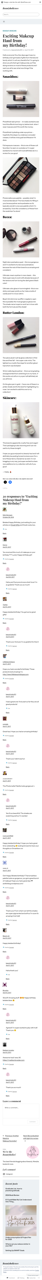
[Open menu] (4, 21)
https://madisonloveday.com (14, 1060)
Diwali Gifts (15, 525)
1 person (14, 589)
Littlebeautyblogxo (9, 662)
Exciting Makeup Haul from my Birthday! (18, 40)
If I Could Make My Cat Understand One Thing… (18, 1201)
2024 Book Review (12, 1195)
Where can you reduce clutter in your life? (17, 1245)
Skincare (13, 31)
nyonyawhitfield (8, 836)
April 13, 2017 (10, 637)
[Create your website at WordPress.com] (21, 2)
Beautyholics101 (10, 8)
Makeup (6, 31)
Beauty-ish (6, 936)
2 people (11, 559)
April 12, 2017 (7, 607)
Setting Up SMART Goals (14, 1250)
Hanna (5, 545)
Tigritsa (5, 605)
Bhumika (5, 990)
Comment (32, 1121)
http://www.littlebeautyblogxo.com (16, 674)
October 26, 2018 (8, 517)
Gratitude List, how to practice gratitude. (13, 1190)
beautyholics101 (11, 575)
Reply (4, 533)
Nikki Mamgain (7, 515)
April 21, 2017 (7, 547)
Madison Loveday (8, 1050)
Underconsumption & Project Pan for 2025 (18, 1238)
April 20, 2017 (10, 577)
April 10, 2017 (7, 938)
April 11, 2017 (7, 664)
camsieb (5, 724)
